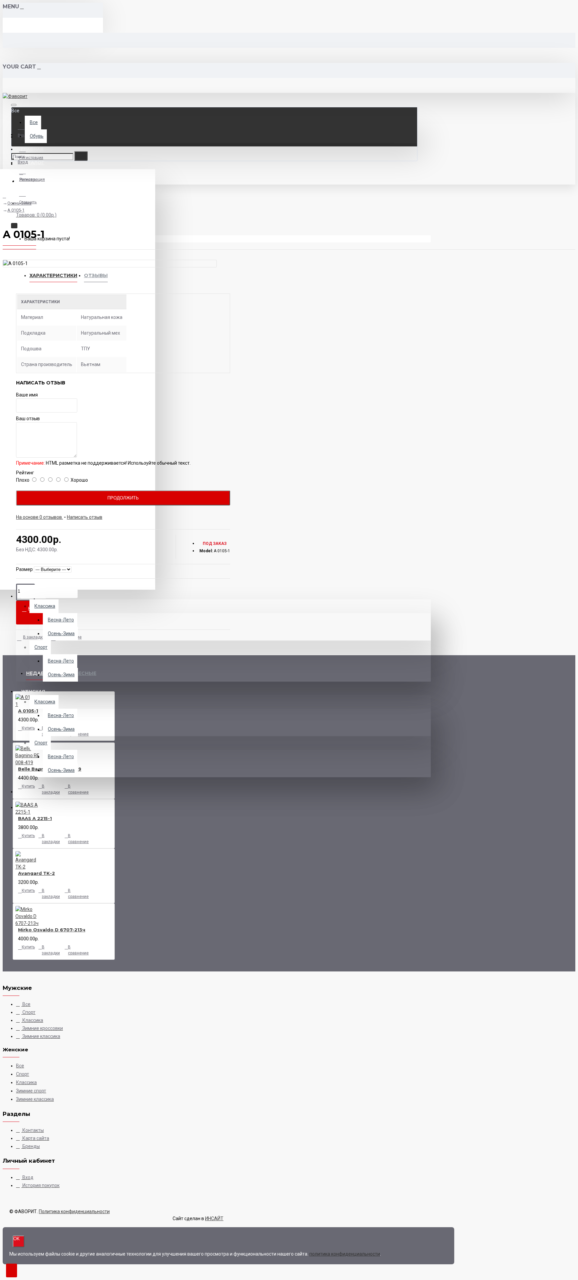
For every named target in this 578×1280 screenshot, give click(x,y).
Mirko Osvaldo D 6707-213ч (51, 929)
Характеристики (53, 275)
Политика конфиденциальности (74, 1211)
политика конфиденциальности (344, 1254)
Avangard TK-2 (36, 873)
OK (16, 1238)
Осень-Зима (19, 203)
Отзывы (96, 275)
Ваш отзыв (28, 418)
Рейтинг (25, 472)
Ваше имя (27, 394)
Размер (24, 569)
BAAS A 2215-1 (35, 818)
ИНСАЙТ (214, 1218)
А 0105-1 (15, 210)
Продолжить (123, 497)
